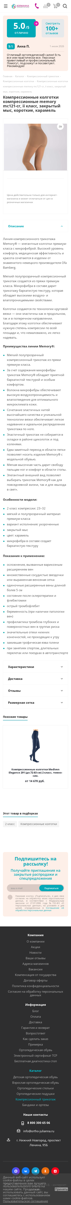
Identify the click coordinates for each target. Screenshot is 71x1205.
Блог (35, 1011)
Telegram (35, 1171)
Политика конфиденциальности (35, 986)
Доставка (35, 1022)
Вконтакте (26, 1171)
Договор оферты (36, 980)
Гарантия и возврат (35, 1028)
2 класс (10, 824)
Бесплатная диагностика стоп (35, 1061)
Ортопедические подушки (36, 1094)
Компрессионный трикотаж (36, 1099)
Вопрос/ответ (35, 1033)
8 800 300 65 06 (38, 1123)
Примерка (35, 1044)
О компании (36, 941)
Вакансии (36, 969)
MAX (16, 1171)
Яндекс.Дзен (55, 1171)
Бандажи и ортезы (35, 1105)
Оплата (35, 1016)
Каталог (35, 1071)
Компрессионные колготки (39, 824)
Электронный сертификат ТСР (35, 1055)
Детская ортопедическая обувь (35, 1077)
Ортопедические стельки (35, 1088)
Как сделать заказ (35, 1039)
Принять (61, 1189)
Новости (35, 952)
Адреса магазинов (35, 964)
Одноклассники (45, 1171)
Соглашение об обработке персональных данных (39, 909)
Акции (35, 947)
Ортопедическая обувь (35, 1050)
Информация (35, 1005)
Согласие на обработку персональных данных (35, 993)
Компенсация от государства (35, 975)
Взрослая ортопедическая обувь (35, 1082)
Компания (36, 935)
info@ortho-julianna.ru (38, 1131)
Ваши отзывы (36, 958)
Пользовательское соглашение (25, 1201)
